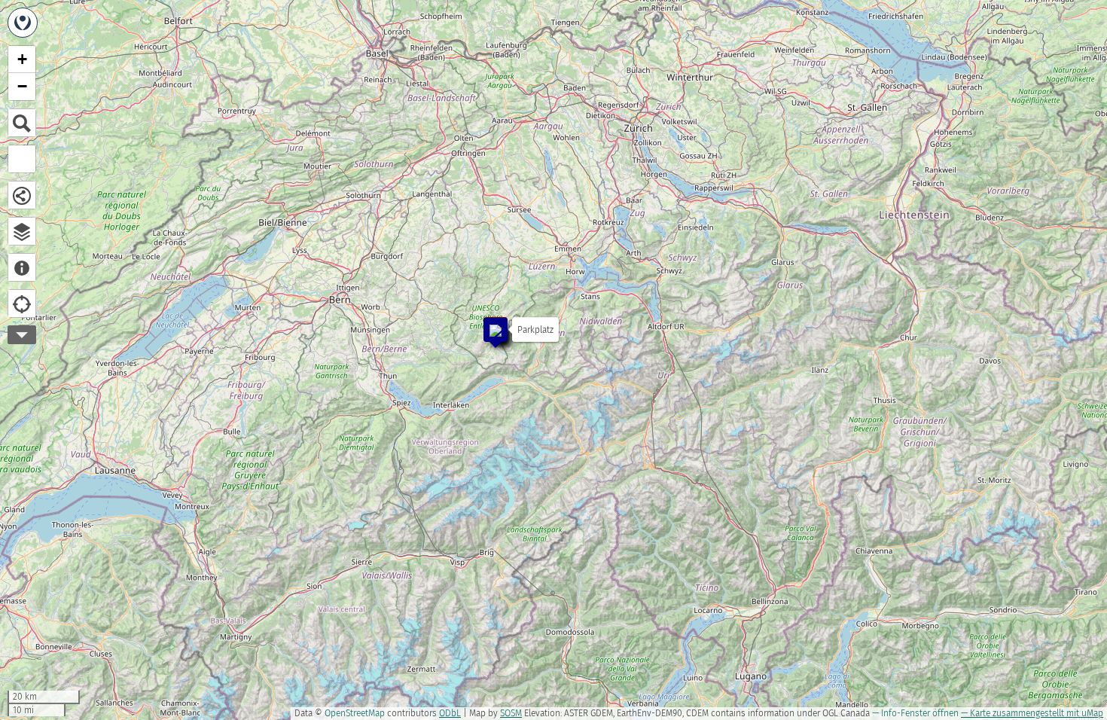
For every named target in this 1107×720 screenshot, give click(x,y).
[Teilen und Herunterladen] (21, 195)
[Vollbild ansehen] (21, 158)
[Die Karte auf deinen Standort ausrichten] (21, 303)
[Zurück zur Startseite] (23, 23)
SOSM (511, 713)
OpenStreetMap (355, 713)
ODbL (450, 713)
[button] (488, 322)
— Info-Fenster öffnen (915, 713)
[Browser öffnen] (21, 231)
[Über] (21, 267)
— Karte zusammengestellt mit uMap (1032, 713)
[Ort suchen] (21, 122)
